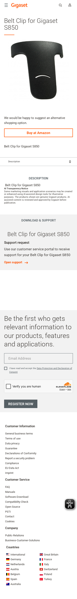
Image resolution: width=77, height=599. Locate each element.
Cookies (10, 521)
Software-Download (16, 496)
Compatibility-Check (16, 501)
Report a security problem (20, 458)
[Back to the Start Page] (19, 5)
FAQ (7, 486)
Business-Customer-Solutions (22, 540)
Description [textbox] (14, 161)
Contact (9, 516)
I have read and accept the (40, 370)
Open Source (12, 506)
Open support (13, 262)
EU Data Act (12, 468)
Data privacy (12, 443)
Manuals (10, 491)
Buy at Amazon (38, 133)
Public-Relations (14, 535)
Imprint (9, 472)
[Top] (72, 583)
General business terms (19, 433)
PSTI (8, 511)
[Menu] (6, 5)
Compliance (12, 463)
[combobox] (38, 162)
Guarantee (11, 448)
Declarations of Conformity (20, 453)
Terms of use (13, 438)
